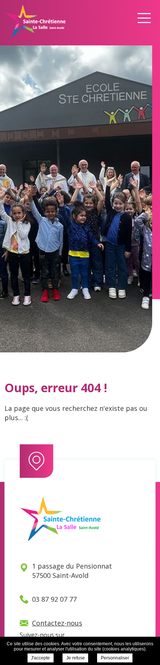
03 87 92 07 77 (54, 599)
